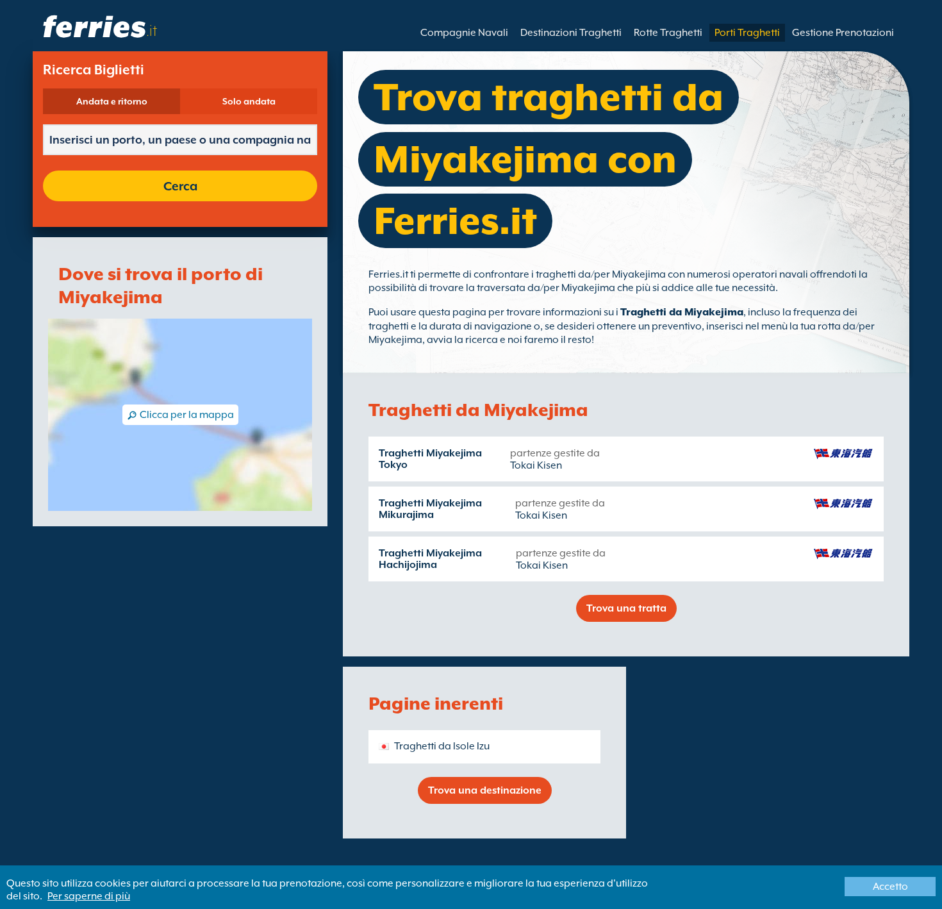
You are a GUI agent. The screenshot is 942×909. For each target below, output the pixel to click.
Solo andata (249, 101)
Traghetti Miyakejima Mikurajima (430, 509)
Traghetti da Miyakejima (681, 312)
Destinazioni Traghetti (571, 32)
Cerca (180, 186)
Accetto (890, 886)
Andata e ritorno (111, 101)
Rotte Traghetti (668, 32)
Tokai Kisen (536, 465)
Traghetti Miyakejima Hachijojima (430, 559)
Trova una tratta (626, 608)
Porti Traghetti (747, 32)
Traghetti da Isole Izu (442, 746)
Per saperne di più (88, 896)
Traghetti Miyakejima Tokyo (430, 459)
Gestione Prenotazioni (843, 32)
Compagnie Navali (464, 32)
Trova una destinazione (484, 790)
